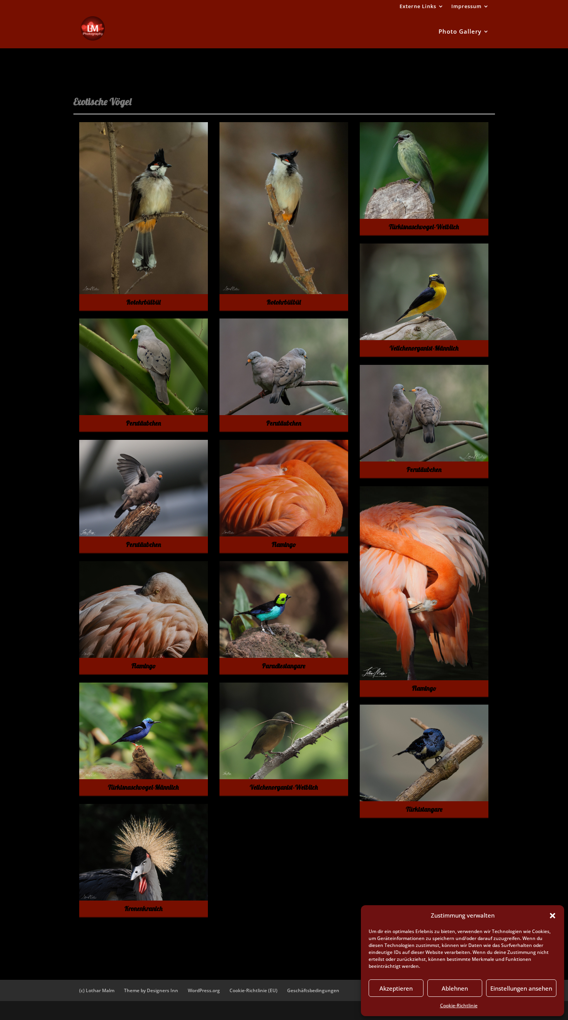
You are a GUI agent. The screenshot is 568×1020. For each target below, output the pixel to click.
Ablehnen (455, 988)
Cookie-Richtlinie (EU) (253, 990)
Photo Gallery (460, 32)
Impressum (466, 7)
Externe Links (418, 7)
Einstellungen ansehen (521, 988)
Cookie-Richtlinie (459, 1005)
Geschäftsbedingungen (313, 990)
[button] (552, 916)
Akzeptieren (396, 988)
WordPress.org (204, 990)
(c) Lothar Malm (96, 990)
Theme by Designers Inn (151, 990)
